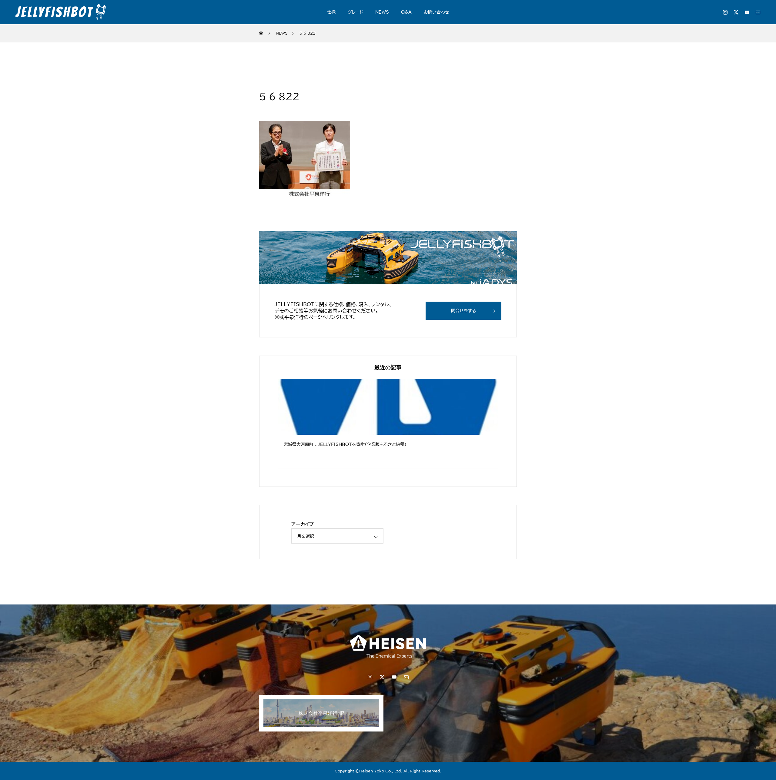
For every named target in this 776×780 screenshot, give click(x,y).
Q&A (406, 12)
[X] (736, 12)
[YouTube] (747, 12)
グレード (355, 12)
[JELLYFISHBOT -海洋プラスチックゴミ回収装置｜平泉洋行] (60, 12)
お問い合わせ (436, 12)
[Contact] (758, 12)
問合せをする (463, 311)
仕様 (331, 12)
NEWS (382, 12)
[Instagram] (725, 12)
